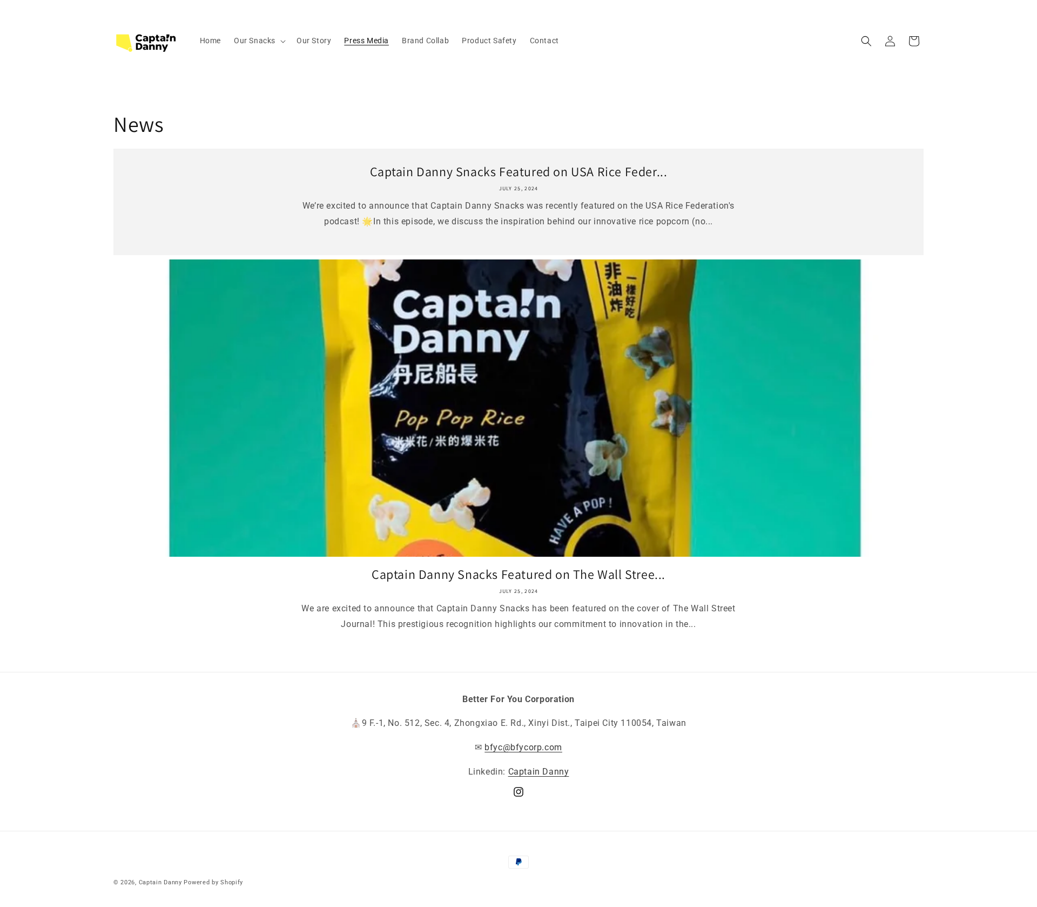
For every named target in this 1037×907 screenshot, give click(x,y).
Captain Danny (538, 771)
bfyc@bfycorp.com (523, 747)
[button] (258, 40)
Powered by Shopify (213, 882)
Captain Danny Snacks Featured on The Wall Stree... (518, 574)
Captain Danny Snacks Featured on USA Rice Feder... (519, 171)
